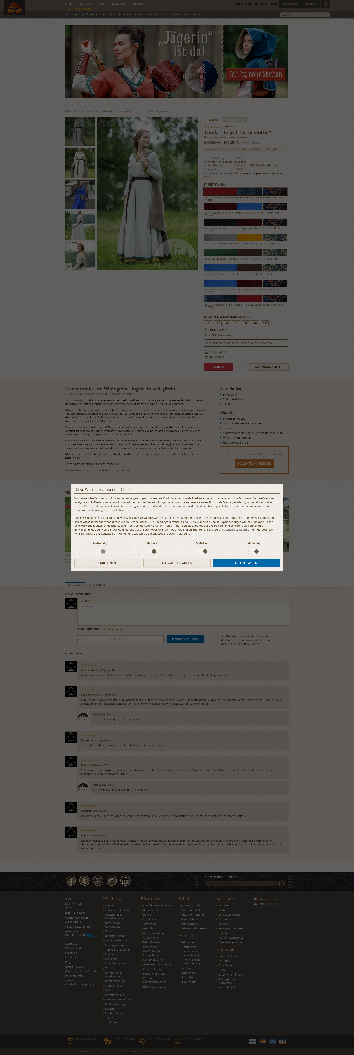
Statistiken (202, 543)
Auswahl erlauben (177, 563)
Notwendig (100, 543)
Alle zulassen (246, 563)
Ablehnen (108, 563)
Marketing (253, 543)
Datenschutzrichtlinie (235, 529)
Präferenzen (151, 543)
